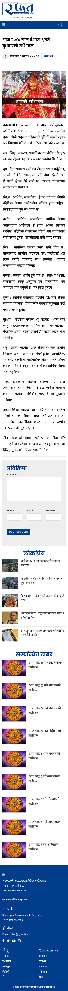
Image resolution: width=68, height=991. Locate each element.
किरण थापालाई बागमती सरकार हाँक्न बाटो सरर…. (43, 598)
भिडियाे (5, 972)
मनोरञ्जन (6, 967)
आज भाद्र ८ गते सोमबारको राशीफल (43, 801)
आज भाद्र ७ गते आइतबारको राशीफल (44, 824)
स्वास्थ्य (42, 961)
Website (51, 511)
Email (30, 511)
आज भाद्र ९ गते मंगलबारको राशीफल (44, 779)
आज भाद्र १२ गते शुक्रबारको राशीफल (44, 710)
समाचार (6, 956)
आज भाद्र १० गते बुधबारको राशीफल (44, 756)
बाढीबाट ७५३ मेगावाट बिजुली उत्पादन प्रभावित (40, 563)
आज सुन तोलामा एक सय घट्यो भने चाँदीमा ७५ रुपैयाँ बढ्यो (43, 633)
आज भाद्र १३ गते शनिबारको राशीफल (44, 688)
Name (11, 511)
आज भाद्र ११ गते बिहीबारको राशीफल (44, 733)
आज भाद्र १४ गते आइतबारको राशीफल (45, 665)
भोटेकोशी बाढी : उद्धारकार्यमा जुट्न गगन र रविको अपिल (42, 615)
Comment (13, 474)
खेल (4, 977)
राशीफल (48, 56)
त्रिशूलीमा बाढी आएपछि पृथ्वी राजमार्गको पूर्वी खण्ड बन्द (42, 580)
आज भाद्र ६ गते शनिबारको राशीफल (43, 847)
